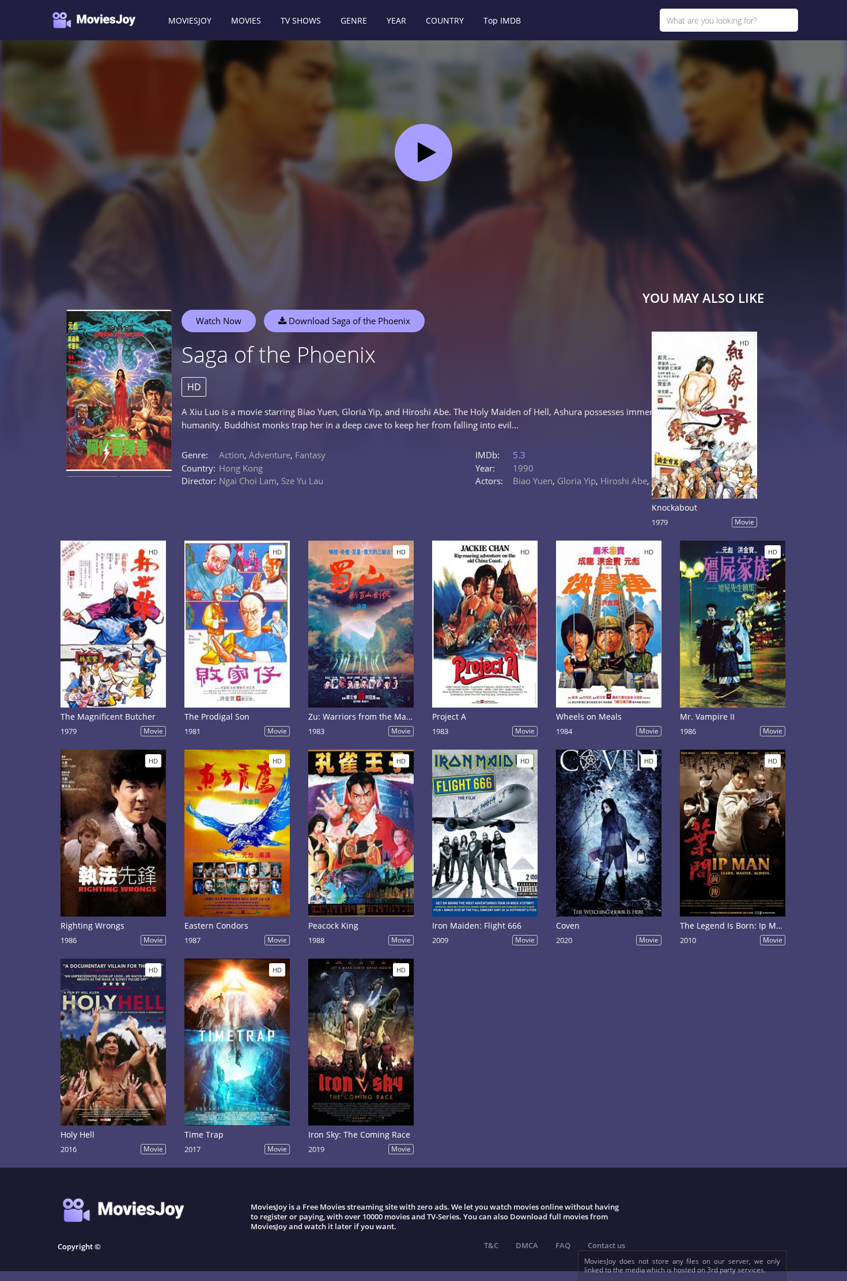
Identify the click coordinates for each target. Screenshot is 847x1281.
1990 (523, 468)
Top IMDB (502, 20)
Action (231, 455)
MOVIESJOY (189, 20)
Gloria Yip (576, 480)
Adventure (269, 455)
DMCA (527, 1245)
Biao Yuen (533, 480)
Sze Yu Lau (302, 480)
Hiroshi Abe (623, 480)
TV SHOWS (301, 20)
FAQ (562, 1245)
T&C (491, 1245)
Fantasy (310, 455)
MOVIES (246, 20)
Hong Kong (241, 468)
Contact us (606, 1245)
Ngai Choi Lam (248, 480)
